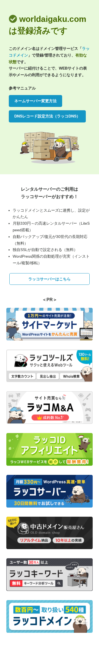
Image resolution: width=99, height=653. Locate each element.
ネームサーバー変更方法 (35, 101)
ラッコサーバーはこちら (49, 279)
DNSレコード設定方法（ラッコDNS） (47, 116)
